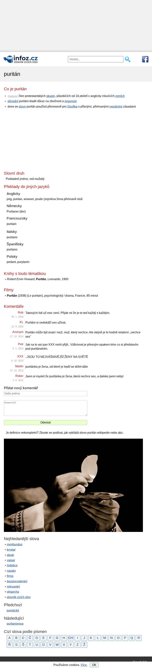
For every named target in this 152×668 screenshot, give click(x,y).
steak (10, 555)
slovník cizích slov (19, 597)
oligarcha (13, 591)
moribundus (14, 544)
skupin (50, 96)
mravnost (71, 101)
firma (10, 576)
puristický (13, 610)
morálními (115, 106)
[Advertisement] (76, 26)
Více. (84, 665)
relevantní (13, 586)
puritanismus (15, 623)
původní (13, 101)
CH (70, 638)
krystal (11, 549)
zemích (120, 96)
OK (94, 665)
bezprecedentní (17, 581)
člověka (72, 106)
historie (13, 96)
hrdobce (12, 565)
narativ (11, 570)
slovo (22, 106)
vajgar (11, 560)
